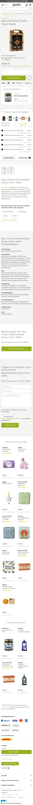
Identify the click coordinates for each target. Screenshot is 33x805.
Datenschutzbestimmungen (11, 418)
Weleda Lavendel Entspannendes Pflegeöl (14, 149)
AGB (16, 795)
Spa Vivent (4, 18)
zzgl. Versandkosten (24, 66)
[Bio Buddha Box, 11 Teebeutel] (24, 532)
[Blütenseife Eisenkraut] (24, 498)
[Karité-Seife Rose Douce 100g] (24, 567)
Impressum (21, 797)
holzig (5, 216)
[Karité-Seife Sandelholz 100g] (22, 118)
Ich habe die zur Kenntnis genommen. (16, 418)
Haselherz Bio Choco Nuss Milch (14, 135)
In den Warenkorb (13, 78)
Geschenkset (22, 211)
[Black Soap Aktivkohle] (8, 567)
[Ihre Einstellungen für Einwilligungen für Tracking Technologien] (11, 803)
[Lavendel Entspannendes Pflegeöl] (29, 118)
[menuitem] (26, 5)
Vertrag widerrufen (10, 763)
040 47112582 (16, 752)
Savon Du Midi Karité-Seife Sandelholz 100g (14, 144)
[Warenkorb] (30, 5)
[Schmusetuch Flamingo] (24, 464)
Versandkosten (5, 707)
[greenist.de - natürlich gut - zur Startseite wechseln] (17, 5)
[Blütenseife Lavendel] (8, 532)
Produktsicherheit (7, 795)
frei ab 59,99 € (22, 1)
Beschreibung (8, 158)
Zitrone (14, 216)
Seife (11, 191)
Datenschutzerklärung (8, 797)
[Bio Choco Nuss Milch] (10, 118)
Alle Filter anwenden (9, 220)
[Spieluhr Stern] (8, 498)
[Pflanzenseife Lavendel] (8, 464)
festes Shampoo (8, 211)
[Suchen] (30, 9)
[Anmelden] (26, 5)
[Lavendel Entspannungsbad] (16, 118)
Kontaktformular (6, 759)
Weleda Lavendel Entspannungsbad (14, 140)
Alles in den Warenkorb (23, 124)
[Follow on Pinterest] (5, 768)
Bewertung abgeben (16, 349)
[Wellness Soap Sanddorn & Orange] (8, 601)
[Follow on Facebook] (2, 768)
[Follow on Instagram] (8, 768)
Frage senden (10, 425)
